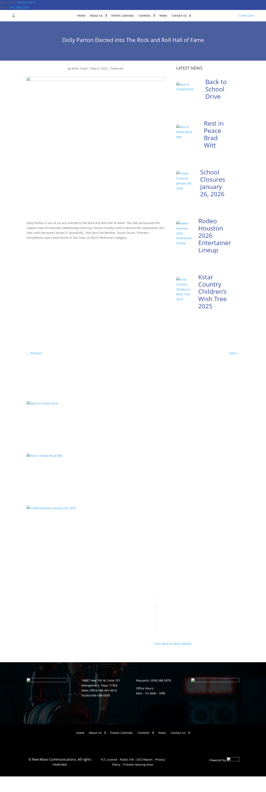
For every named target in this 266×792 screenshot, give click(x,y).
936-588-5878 (19, 7)
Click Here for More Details (172, 644)
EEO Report (144, 759)
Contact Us (179, 15)
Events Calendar (122, 15)
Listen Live (246, 15)
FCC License (109, 759)
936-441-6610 (26, 2)
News (163, 15)
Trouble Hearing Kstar (138, 764)
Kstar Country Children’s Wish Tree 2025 (212, 291)
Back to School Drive (216, 89)
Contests (145, 15)
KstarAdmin (39, 422)
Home (81, 15)
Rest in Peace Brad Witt (214, 134)
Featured (117, 68)
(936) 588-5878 (161, 680)
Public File (127, 759)
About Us (96, 15)
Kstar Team (80, 68)
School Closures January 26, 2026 (212, 183)
